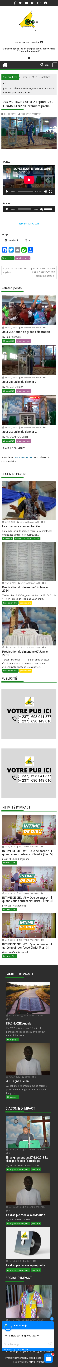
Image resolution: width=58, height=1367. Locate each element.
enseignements (22, 258)
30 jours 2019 (8, 258)
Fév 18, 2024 (10, 583)
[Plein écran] (50, 191)
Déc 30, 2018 (14, 1149)
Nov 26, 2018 (14, 1261)
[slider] (48, 209)
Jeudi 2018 (36, 1169)
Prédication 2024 (10, 603)
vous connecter (23, 457)
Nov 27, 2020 (10, 327)
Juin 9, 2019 (13, 1015)
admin (27, 1076)
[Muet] (45, 191)
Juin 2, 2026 (9, 522)
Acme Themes (37, 1361)
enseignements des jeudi (18, 1169)
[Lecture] (7, 191)
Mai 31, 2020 (14, 1320)
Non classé (7, 538)
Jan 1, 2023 (9, 846)
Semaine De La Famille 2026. (27, 538)
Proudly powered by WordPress (23, 1357)
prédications (25, 603)
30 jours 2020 (8, 341)
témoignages (12, 1039)
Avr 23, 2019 (14, 1076)
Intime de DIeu (9, 862)
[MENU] (54, 65)
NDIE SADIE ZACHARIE (31, 114)
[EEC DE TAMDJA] (4, 64)
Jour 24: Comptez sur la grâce (15, 270)
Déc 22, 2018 (14, 1207)
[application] (29, 180)
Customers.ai (22, 1349)
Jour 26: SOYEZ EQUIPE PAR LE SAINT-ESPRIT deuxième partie (43, 272)
